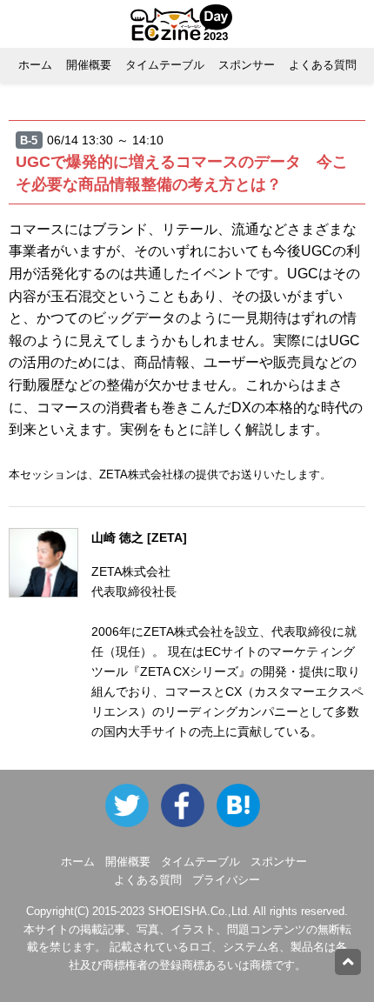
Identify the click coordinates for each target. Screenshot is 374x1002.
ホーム (35, 64)
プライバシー (226, 879)
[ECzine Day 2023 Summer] (189, 805)
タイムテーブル (164, 64)
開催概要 (88, 64)
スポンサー (246, 64)
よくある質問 (323, 64)
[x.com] (131, 805)
